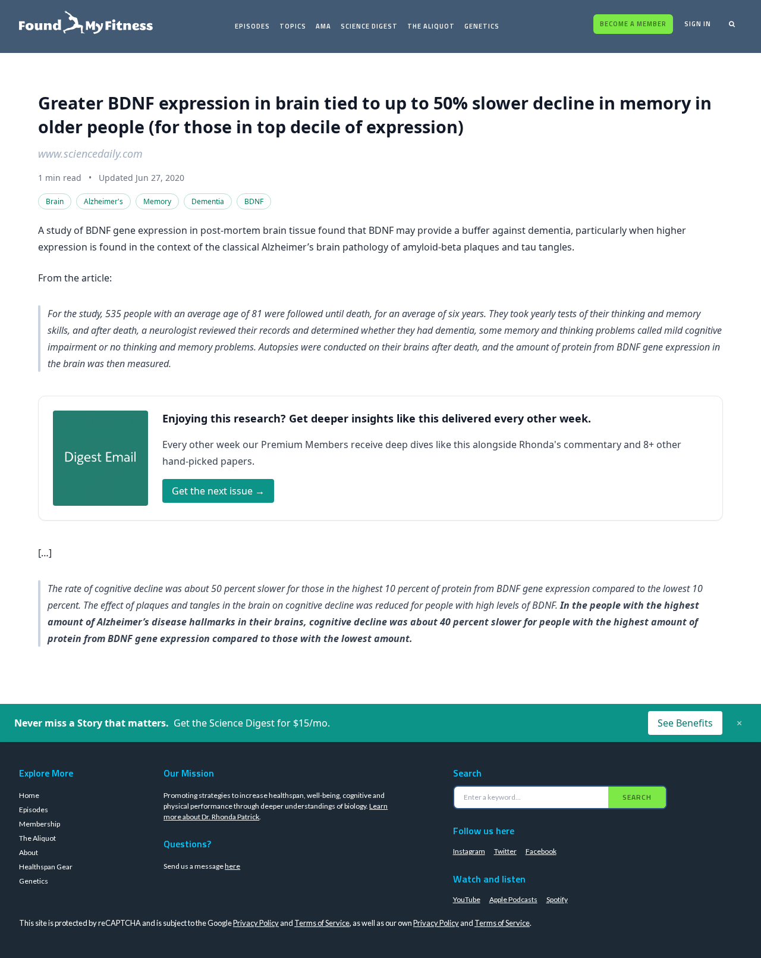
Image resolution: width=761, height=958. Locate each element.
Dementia (207, 201)
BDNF (253, 201)
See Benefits (685, 723)
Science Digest (369, 26)
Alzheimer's (103, 201)
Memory (157, 201)
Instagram (469, 851)
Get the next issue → (218, 490)
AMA (323, 26)
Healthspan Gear (46, 866)
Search (637, 797)
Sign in (697, 24)
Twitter (505, 851)
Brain (55, 201)
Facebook (541, 851)
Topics (292, 26)
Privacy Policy (256, 923)
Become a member (633, 24)
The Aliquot (431, 26)
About (28, 852)
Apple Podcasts (513, 899)
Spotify (557, 899)
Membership (39, 823)
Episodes (252, 26)
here (232, 866)
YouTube (466, 899)
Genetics (481, 26)
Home (29, 795)
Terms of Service (322, 923)
